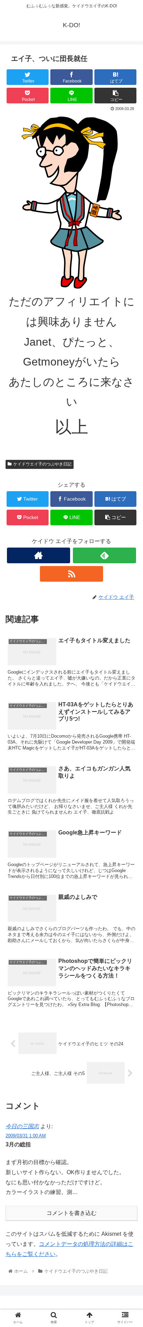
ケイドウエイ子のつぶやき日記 (42, 464)
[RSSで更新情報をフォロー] (71, 574)
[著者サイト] (38, 555)
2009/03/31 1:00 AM (26, 1135)
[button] (129, 855)
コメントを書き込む (71, 1213)
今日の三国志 (22, 1126)
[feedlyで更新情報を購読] (104, 555)
